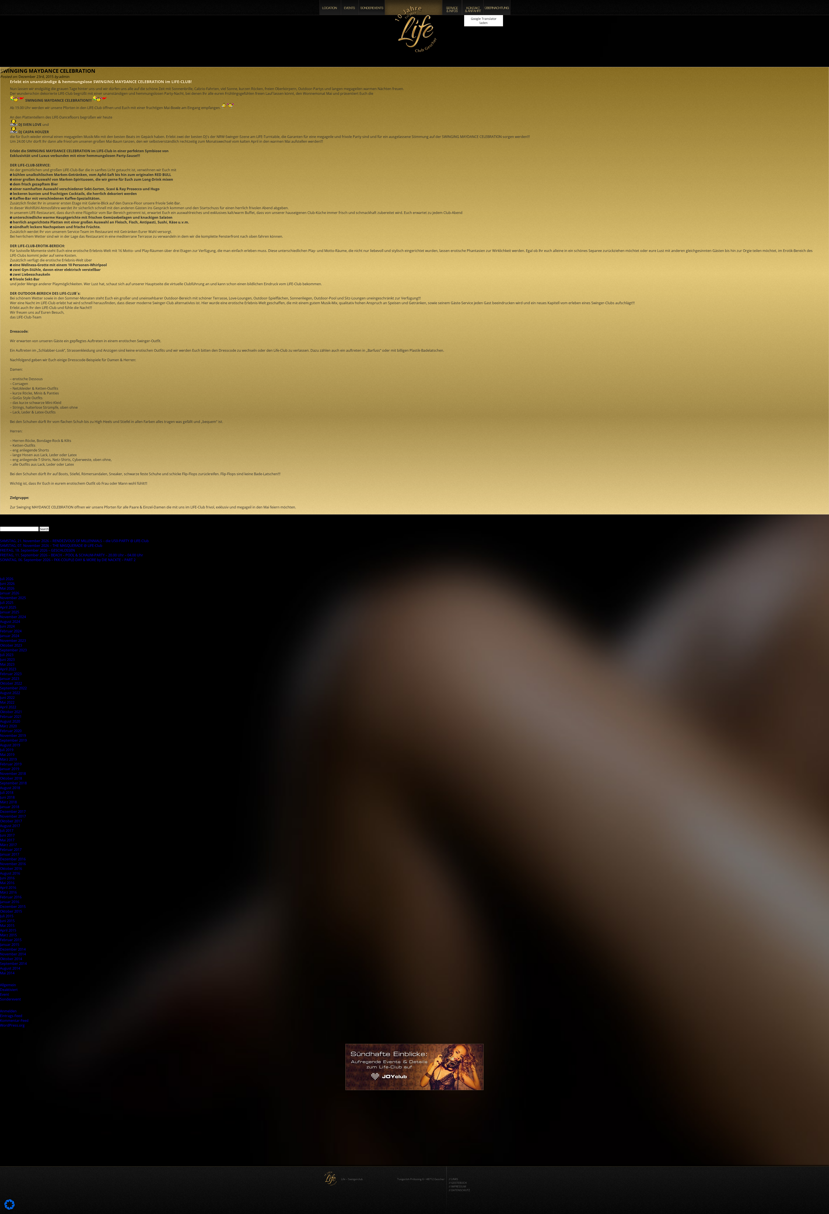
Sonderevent (10, 999)
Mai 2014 (7, 973)
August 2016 (10, 873)
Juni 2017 (7, 835)
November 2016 (13, 863)
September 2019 (13, 740)
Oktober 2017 (11, 821)
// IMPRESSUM (457, 1186)
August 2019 (10, 745)
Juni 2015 (7, 920)
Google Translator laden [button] (484, 21)
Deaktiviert (9, 989)
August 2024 (10, 621)
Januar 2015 (9, 944)
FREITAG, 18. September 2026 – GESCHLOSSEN (37, 550)
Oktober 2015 (11, 911)
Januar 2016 (9, 901)
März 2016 (8, 892)
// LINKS (453, 1179)
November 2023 (13, 640)
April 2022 (8, 707)
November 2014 (13, 954)
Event (4, 994)
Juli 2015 (6, 916)
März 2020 (8, 726)
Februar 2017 (11, 849)
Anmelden (8, 1011)
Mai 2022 (7, 702)
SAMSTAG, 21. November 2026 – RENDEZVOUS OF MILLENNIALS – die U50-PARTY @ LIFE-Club (74, 540)
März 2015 (8, 935)
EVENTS (350, 7)
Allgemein (8, 985)
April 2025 (8, 607)
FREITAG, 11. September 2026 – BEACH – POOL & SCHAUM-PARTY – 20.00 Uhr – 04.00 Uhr (71, 555)
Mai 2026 (7, 588)
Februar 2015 (11, 939)
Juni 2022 (7, 697)
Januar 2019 (9, 768)
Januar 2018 (9, 806)
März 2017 (8, 844)
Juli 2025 (6, 602)
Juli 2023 (6, 654)
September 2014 (13, 963)
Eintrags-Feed (11, 1015)
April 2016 (8, 887)
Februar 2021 (11, 716)
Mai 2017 (7, 840)
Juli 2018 (6, 792)
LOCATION (330, 7)
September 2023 (13, 650)
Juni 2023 (7, 659)
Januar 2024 (9, 635)
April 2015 (8, 930)
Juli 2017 (6, 830)
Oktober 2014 (11, 958)
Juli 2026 (6, 578)
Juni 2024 (7, 626)
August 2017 (10, 825)
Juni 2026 (7, 583)
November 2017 (13, 816)
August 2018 (10, 787)
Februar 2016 (11, 897)
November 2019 (13, 735)
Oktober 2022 (11, 683)
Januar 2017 (9, 854)
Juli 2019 (6, 749)
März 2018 (8, 802)
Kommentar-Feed (14, 1020)
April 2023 (8, 669)
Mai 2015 (7, 925)
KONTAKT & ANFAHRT (472, 7)
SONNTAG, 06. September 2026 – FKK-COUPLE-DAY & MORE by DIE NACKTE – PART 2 (68, 559)
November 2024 (13, 616)
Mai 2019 (7, 754)
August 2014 (10, 968)
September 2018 (13, 783)
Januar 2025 (9, 612)
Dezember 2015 (13, 906)
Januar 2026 (9, 593)
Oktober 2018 (11, 778)
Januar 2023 (9, 678)
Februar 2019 (11, 764)
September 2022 (13, 688)
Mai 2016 (7, 882)
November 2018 (13, 773)
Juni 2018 (7, 797)
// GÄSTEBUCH (458, 1183)
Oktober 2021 (11, 711)
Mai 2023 (7, 664)
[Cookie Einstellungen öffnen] (9, 1208)
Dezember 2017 (13, 811)
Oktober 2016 (11, 868)
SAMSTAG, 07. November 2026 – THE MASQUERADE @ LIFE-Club (51, 545)
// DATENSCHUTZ (459, 1190)
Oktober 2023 (11, 645)
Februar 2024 (11, 631)
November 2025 (13, 597)
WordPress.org (12, 1025)
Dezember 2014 (13, 949)
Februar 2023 (11, 673)
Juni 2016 (7, 878)
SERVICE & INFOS (452, 7)
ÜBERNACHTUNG (497, 7)
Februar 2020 (11, 730)
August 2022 (10, 692)
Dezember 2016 (13, 859)
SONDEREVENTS (372, 7)
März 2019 (8, 759)
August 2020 (10, 721)
